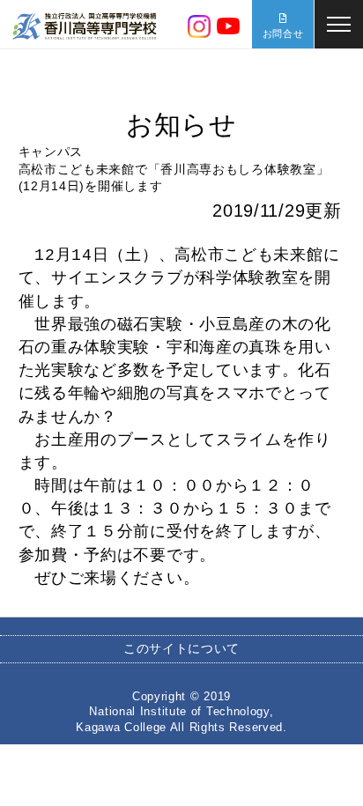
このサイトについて (181, 648)
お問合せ (283, 33)
